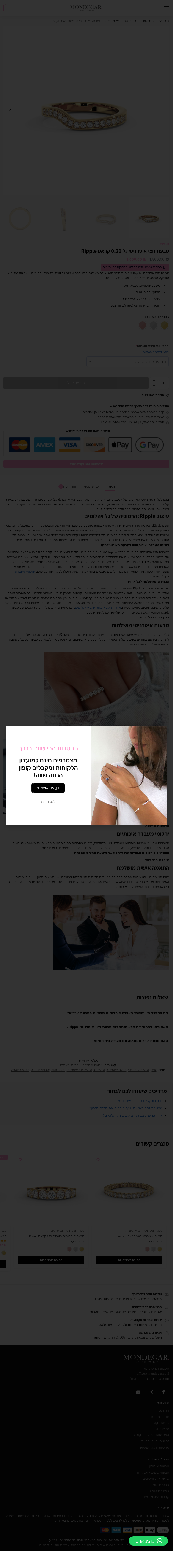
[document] (86, 775)
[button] (148, 1541)
